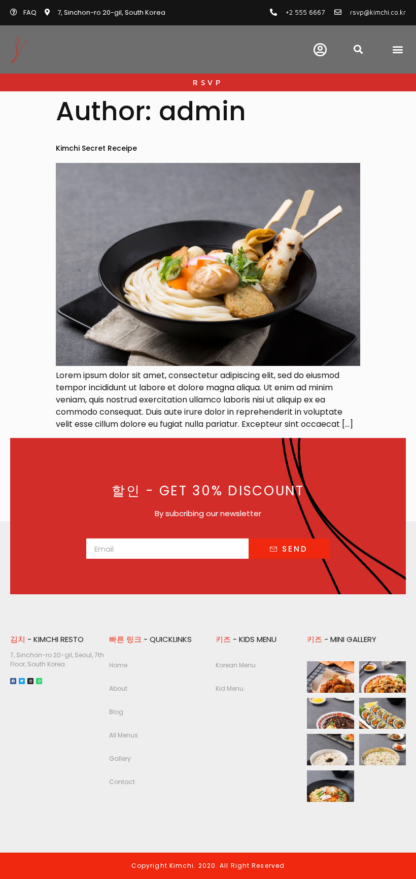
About (118, 688)
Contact (122, 781)
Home (118, 665)
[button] (397, 49)
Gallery (120, 758)
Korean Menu (236, 665)
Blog (116, 711)
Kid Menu (230, 688)
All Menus (123, 735)
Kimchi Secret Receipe (96, 148)
